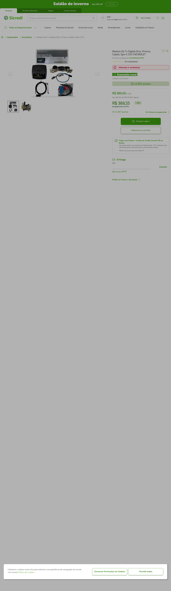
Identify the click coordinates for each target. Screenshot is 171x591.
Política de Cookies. (26, 572)
